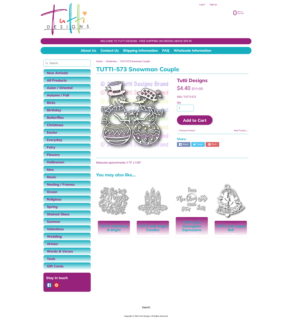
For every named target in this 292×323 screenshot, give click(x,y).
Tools (51, 259)
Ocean (52, 192)
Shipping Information (140, 50)
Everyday (54, 140)
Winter (52, 244)
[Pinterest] (56, 285)
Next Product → (241, 130)
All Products (57, 80)
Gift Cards (55, 266)
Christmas (55, 125)
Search (146, 307)
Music (51, 177)
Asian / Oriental (59, 88)
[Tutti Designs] (66, 19)
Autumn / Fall (58, 95)
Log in (202, 5)
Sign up (213, 5)
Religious (54, 199)
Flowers (53, 155)
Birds (51, 103)
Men (50, 169)
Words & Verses (60, 251)
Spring (52, 207)
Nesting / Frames (61, 184)
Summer (53, 221)
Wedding (54, 236)
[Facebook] (49, 285)
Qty (179, 102)
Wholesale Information (192, 50)
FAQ (165, 50)
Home (99, 61)
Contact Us (110, 50)
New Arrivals (57, 73)
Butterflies (55, 117)
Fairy (51, 147)
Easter (52, 132)
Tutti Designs (192, 80)
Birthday (54, 110)
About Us (88, 50)
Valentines (55, 229)
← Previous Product (186, 130)
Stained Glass (58, 214)
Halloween (55, 162)
